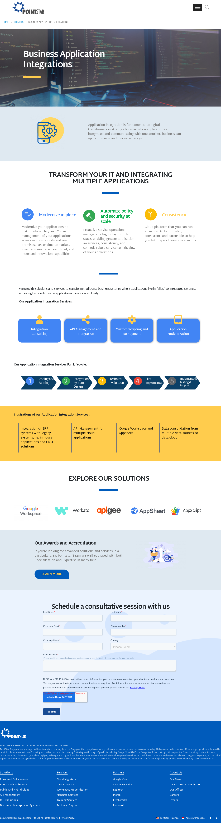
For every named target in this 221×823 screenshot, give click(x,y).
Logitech (118, 790)
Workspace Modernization (72, 790)
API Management (10, 795)
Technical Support (68, 805)
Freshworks (120, 800)
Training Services (67, 800)
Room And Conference (13, 784)
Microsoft (119, 805)
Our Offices (177, 790)
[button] (207, 7)
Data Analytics (65, 784)
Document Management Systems (20, 805)
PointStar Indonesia (195, 818)
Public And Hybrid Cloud (15, 790)
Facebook (210, 818)
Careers (174, 795)
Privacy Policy (67, 818)
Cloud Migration (66, 779)
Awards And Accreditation (185, 784)
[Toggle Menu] (197, 7)
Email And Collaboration (14, 779)
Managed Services (67, 795)
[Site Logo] (28, 7)
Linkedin (217, 818)
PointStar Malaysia (169, 818)
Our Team (175, 779)
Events (174, 800)
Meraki (117, 795)
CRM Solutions (9, 800)
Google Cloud (121, 779)
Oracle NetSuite (122, 784)
